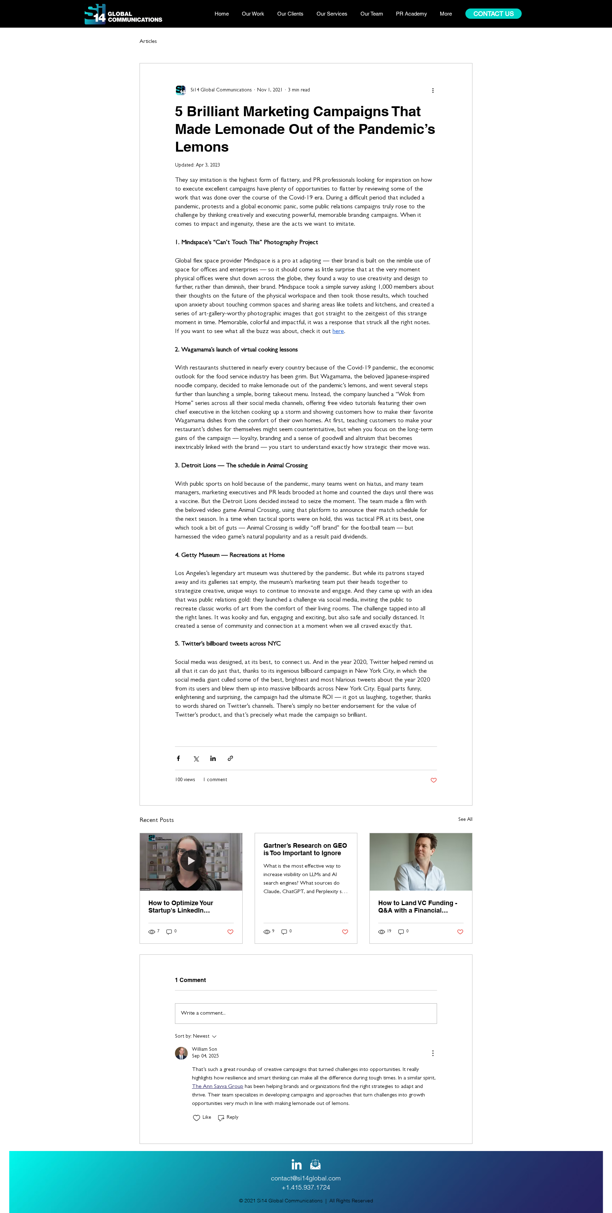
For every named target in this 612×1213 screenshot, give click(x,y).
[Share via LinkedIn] (213, 758)
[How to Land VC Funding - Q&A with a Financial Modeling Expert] (421, 862)
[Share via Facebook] (178, 758)
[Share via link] (230, 758)
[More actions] (433, 90)
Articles (148, 42)
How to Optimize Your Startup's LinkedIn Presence (180, 906)
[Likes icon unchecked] (196, 1118)
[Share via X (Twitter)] (195, 758)
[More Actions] (433, 1053)
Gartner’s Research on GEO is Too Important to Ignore (305, 849)
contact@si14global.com (306, 1178)
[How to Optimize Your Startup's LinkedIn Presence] (191, 862)
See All (465, 819)
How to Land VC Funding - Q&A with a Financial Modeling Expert (417, 906)
